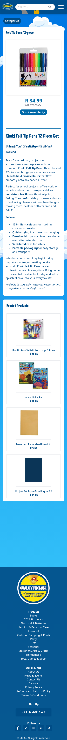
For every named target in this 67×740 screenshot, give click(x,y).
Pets (33, 643)
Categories (12, 21)
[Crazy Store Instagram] (33, 728)
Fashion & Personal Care (34, 627)
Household (33, 631)
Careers (33, 683)
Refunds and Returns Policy (33, 691)
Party (33, 639)
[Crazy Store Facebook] (18, 728)
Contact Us (33, 679)
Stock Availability (33, 112)
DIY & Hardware (33, 619)
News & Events (33, 675)
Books (33, 615)
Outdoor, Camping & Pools (33, 635)
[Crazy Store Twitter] (26, 728)
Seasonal (33, 647)
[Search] (50, 7)
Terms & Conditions (33, 695)
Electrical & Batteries (33, 623)
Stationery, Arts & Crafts (33, 651)
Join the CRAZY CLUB (33, 712)
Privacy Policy (33, 687)
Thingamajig (33, 654)
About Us (33, 671)
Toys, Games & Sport (33, 658)
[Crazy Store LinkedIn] (41, 728)
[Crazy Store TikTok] (49, 728)
